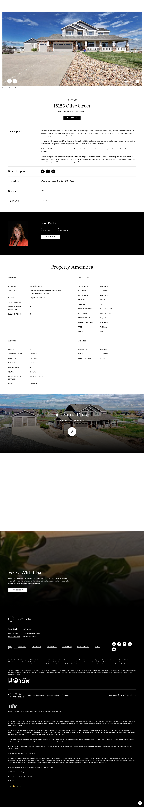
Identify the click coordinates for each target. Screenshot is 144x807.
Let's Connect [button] (17, 590)
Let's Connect (13, 649)
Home (10, 646)
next (15, 81)
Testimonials (36, 646)
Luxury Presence (62, 695)
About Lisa (22, 646)
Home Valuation (83, 646)
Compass (45, 660)
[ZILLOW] (130, 644)
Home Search (52, 646)
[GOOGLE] (114, 649)
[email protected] (48, 711)
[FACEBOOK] (119, 644)
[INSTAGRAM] (114, 644)
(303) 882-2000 (46, 231)
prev (9, 81)
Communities (67, 646)
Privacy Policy (130, 695)
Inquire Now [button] (72, 118)
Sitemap (97, 646)
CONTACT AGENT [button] (50, 236)
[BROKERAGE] (124, 644)
